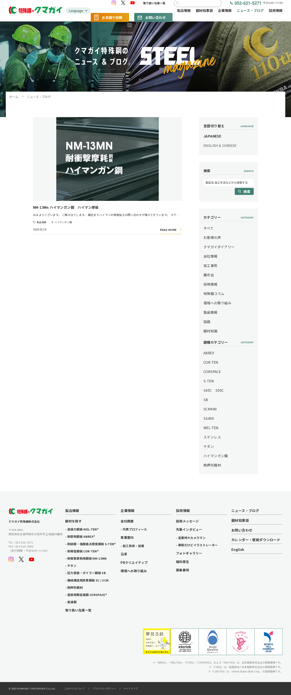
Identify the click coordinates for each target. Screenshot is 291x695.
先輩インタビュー (189, 529)
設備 (206, 321)
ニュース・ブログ (250, 10)
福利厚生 (182, 562)
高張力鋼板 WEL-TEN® (83, 529)
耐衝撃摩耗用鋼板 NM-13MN (87, 558)
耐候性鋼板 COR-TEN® (83, 551)
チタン (208, 446)
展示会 (208, 274)
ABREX (208, 352)
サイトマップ (131, 688)
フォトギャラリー (189, 553)
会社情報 (210, 256)
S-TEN (208, 380)
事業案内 (127, 537)
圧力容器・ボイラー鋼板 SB (86, 573)
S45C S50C (213, 390)
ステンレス (212, 437)
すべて (208, 228)
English (237, 549)
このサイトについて (74, 688)
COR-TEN (210, 362)
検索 (246, 191)
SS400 (208, 418)
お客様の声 (212, 237)
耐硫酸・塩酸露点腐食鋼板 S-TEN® (91, 544)
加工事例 (210, 265)
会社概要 (127, 521)
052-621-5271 (258, 3)
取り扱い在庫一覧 (154, 3)
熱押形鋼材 (212, 465)
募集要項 (182, 570)
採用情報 (275, 10)
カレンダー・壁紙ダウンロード (255, 540)
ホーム (13, 96)
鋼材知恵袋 (204, 10)
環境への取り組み (217, 302)
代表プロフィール (135, 529)
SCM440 (210, 408)
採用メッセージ (187, 521)
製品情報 (184, 10)
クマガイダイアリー (219, 246)
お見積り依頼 (112, 17)
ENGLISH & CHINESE (220, 146)
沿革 (124, 554)
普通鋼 (71, 602)
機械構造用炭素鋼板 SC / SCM (87, 580)
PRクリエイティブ (134, 562)
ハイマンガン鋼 (215, 455)
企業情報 (225, 10)
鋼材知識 (210, 330)
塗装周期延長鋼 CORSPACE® (87, 595)
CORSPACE (212, 371)
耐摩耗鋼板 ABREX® (81, 536)
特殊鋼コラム (213, 293)
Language (76, 11)
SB (205, 399)
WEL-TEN (211, 427)
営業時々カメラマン (192, 538)
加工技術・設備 (133, 546)
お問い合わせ (155, 17)
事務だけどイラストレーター (198, 545)
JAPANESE (212, 136)
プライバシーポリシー (104, 688)
